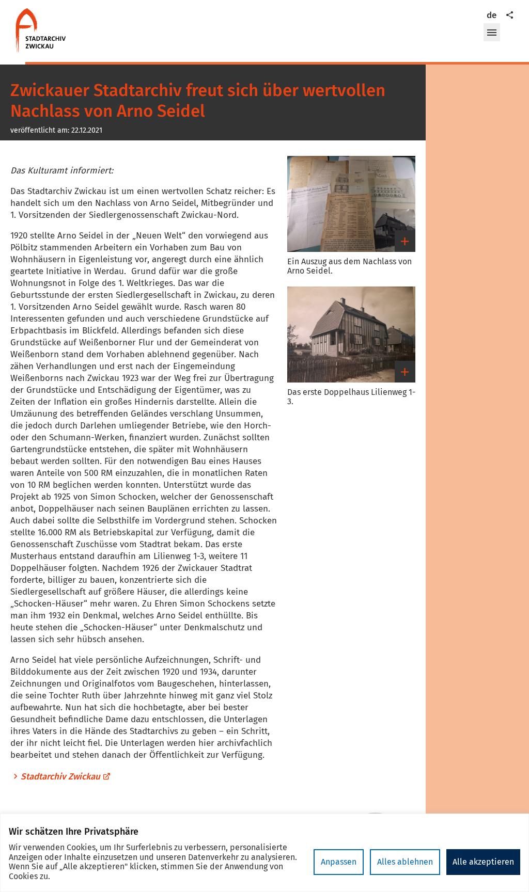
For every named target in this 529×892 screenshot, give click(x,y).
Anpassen (338, 862)
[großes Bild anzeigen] (351, 204)
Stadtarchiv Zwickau (60, 776)
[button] (492, 32)
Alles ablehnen (405, 862)
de (491, 15)
